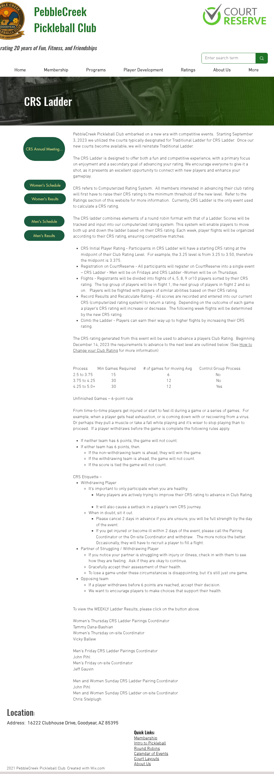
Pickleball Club (65, 27)
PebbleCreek (60, 11)
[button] (56, 70)
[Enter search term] (262, 58)
